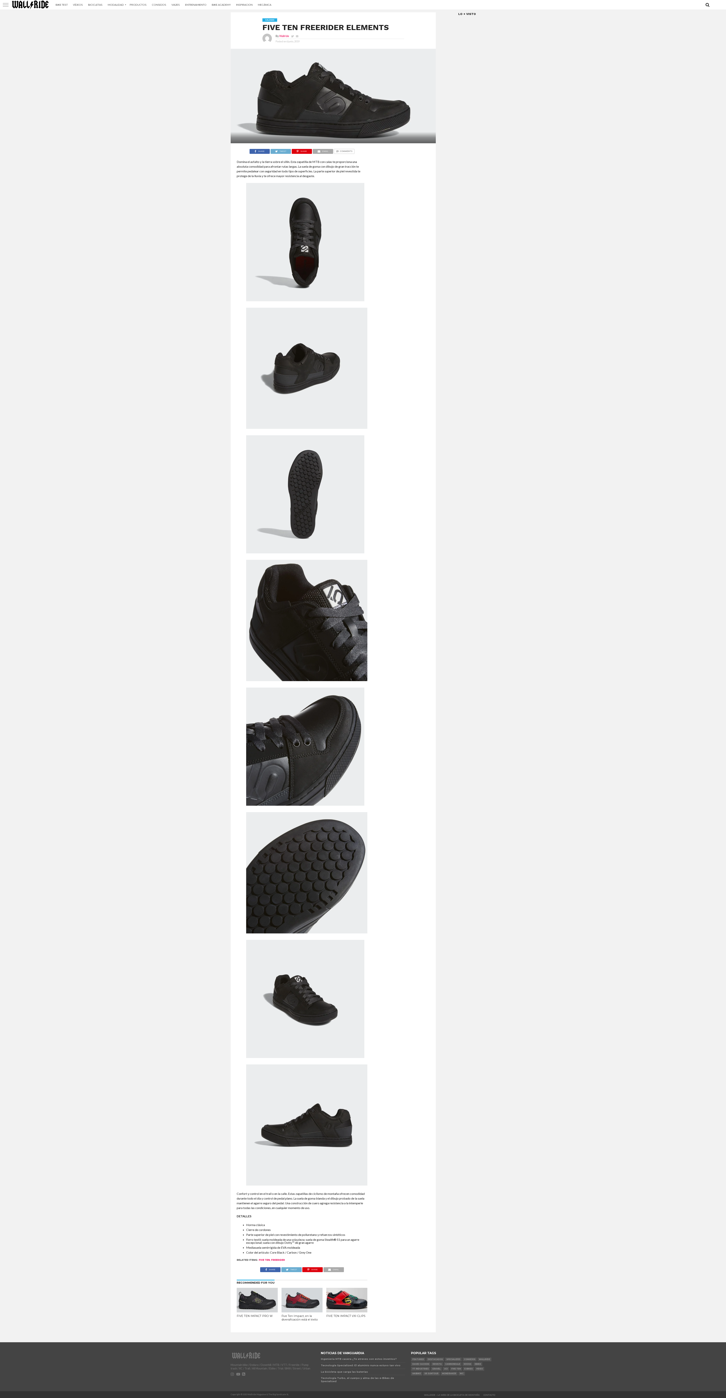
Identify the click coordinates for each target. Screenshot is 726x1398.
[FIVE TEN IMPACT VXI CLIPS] (346, 1311)
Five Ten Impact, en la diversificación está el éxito (300, 1317)
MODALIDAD (116, 4)
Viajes (175, 4)
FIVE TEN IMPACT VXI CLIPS (345, 1316)
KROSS (467, 1364)
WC (462, 1373)
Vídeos (78, 4)
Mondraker (449, 1373)
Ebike (478, 1364)
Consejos (159, 4)
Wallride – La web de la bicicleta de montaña (452, 1395)
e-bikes (468, 1369)
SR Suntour (431, 1373)
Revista (437, 1364)
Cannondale (452, 1364)
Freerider (278, 1260)
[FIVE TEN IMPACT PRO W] (257, 1311)
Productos (138, 4)
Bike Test (62, 4)
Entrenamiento (195, 4)
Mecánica (264, 4)
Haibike (416, 1373)
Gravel (436, 1369)
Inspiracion (244, 4)
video (479, 1369)
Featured (418, 1359)
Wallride (284, 36)
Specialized (453, 1359)
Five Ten (264, 1260)
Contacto (489, 1395)
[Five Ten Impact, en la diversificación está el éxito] (302, 1311)
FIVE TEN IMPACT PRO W (255, 1316)
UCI (446, 1369)
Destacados (435, 1359)
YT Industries (420, 1369)
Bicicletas (95, 4)
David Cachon (420, 1364)
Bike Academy (221, 4)
